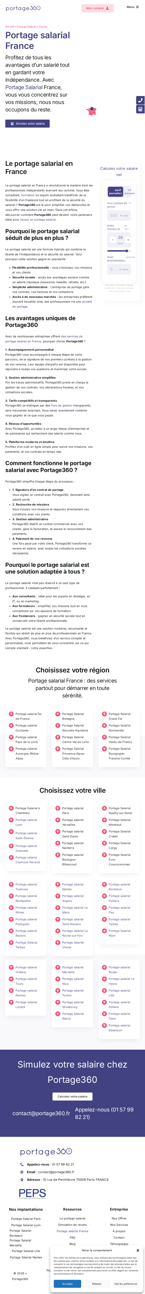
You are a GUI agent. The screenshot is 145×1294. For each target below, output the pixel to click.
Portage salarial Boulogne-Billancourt (73, 859)
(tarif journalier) (115, 192)
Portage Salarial (26, 26)
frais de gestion (61, 405)
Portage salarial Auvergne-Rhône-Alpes (28, 753)
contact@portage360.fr (41, 1113)
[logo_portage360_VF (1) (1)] (23, 4)
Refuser (96, 1283)
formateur (28, 195)
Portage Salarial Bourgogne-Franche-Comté (119, 753)
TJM (112, 190)
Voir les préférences (125, 1283)
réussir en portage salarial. (38, 219)
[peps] (32, 1190)
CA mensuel (129, 192)
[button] (138, 1250)
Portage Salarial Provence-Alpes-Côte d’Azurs (73, 753)
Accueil (9, 26)
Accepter (67, 1283)
